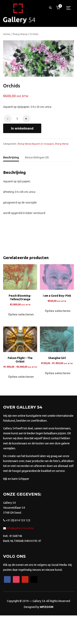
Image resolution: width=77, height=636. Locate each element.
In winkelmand (22, 128)
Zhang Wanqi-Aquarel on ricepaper (36, 144)
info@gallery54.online (20, 528)
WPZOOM (46, 607)
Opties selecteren (21, 314)
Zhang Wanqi (19, 34)
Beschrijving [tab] (11, 157)
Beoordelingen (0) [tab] (37, 157)
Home (6, 34)
